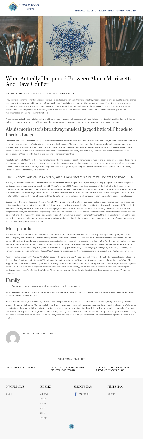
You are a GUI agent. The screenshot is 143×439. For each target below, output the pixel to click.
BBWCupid (56, 202)
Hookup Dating (68, 93)
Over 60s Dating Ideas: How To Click (22, 367)
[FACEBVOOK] (135, 4)
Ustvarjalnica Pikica (16, 93)
